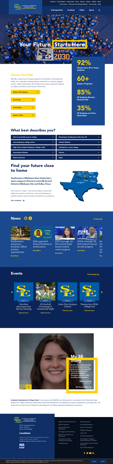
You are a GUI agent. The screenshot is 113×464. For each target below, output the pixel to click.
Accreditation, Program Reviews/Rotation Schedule (88, 439)
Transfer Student (64, 142)
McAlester (39, 437)
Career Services (63, 4)
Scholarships (17, 107)
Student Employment (86, 436)
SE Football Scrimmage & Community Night (45, 306)
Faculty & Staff (70, 1)
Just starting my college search (24, 142)
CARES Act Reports (86, 430)
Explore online (18, 115)
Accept (94, 461)
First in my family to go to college (25, 137)
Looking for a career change (68, 147)
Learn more (45, 462)
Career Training (92, 4)
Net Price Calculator (86, 427)
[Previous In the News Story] (26, 218)
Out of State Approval (86, 447)
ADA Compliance (64, 424)
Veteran (61, 152)
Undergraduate (57, 10)
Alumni (99, 1)
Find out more (24, 313)
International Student (20, 152)
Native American (19, 158)
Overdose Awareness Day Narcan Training (23, 306)
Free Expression (63, 443)
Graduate (71, 10)
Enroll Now (17, 100)
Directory (82, 1)
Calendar (88, 1)
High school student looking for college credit (29, 147)
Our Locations (16, 200)
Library (77, 1)
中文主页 (35, 439)
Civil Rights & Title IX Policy (67, 432)
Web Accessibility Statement (67, 422)
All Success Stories (82, 387)
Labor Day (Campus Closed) (67, 305)
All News (97, 219)
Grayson (27, 437)
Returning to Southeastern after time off (73, 137)
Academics (53, 1)
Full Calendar (92, 274)
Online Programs (85, 422)
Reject (102, 461)
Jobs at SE (83, 433)
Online (81, 10)
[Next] (28, 386)
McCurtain (33, 437)
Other (61, 158)
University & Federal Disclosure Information (65, 439)
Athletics (94, 1)
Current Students (61, 1)
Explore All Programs (20, 92)
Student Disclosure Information (64, 428)
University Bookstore (86, 424)
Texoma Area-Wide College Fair (89, 305)
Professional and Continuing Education (78, 4)
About (91, 10)
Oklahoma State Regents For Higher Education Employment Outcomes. (57, 405)
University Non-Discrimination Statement (89, 443)
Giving (99, 4)
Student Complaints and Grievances (66, 435)
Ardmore (21, 437)
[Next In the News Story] (30, 218)
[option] (24, 298)
